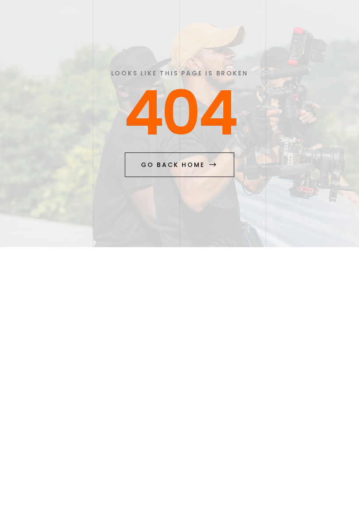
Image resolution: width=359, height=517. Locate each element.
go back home (173, 164)
